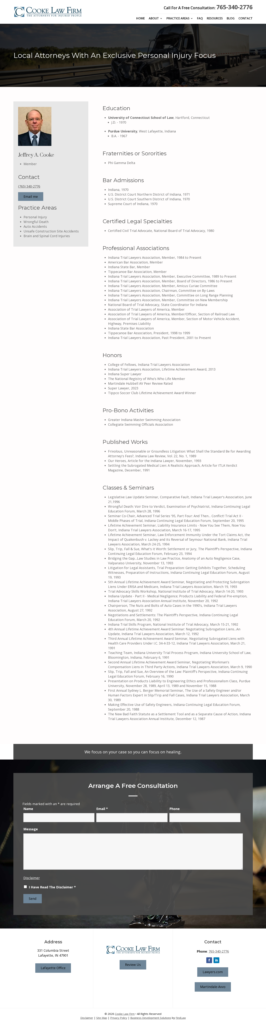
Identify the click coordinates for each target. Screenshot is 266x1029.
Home (140, 18)
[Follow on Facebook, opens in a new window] (209, 960)
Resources (215, 18)
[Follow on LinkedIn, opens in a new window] (216, 960)
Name (28, 809)
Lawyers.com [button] (213, 972)
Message (30, 829)
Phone (174, 809)
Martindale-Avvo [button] (212, 987)
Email (102, 809)
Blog (231, 18)
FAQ (200, 18)
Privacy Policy (118, 1018)
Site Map (101, 1018)
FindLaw (181, 1018)
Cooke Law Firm (125, 1014)
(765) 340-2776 (29, 186)
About (154, 18)
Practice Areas (177, 18)
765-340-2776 (234, 7)
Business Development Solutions (150, 1018)
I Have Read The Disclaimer (52, 887)
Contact (245, 18)
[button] (262, 1002)
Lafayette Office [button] (53, 968)
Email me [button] (31, 196)
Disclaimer (31, 878)
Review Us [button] (133, 964)
